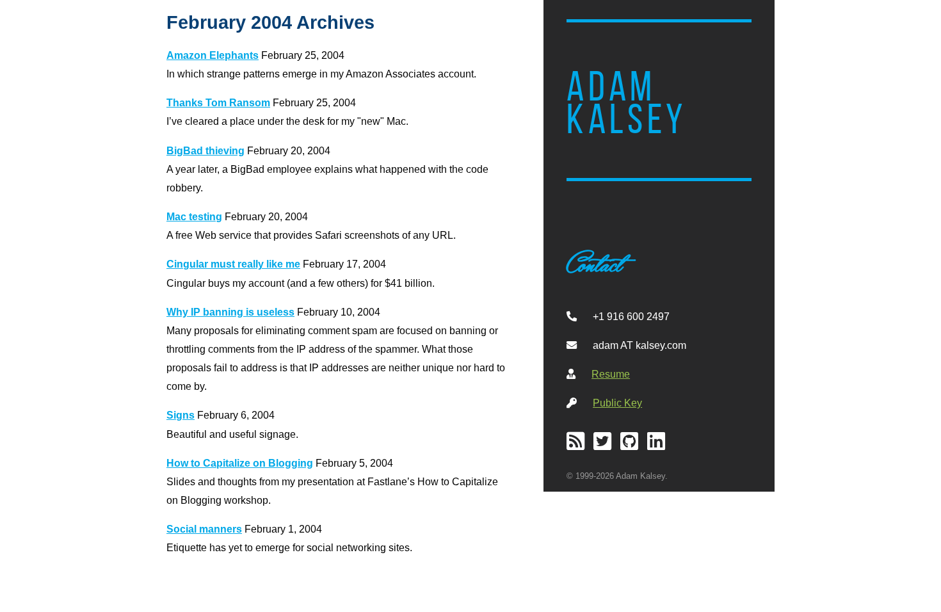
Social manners (204, 529)
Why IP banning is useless (230, 312)
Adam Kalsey (627, 103)
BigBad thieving (205, 150)
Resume (610, 374)
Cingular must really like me (233, 264)
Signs (180, 415)
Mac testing (194, 216)
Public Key (617, 402)
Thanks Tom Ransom (218, 102)
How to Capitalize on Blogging (239, 463)
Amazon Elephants (212, 55)
